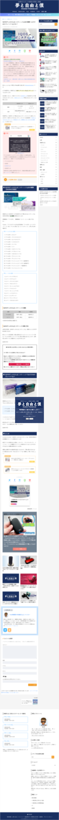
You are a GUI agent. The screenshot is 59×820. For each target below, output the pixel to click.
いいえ (31, 418)
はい (27, 418)
